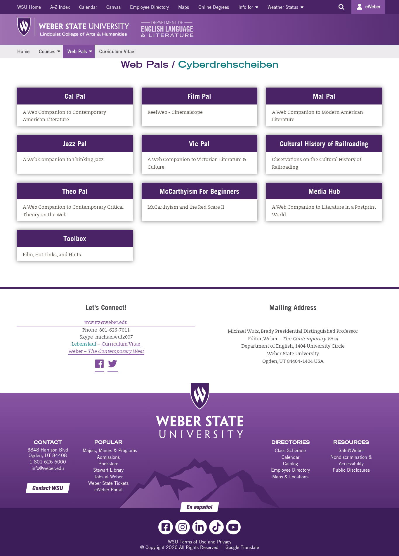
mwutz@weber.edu (106, 322)
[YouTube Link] (233, 527)
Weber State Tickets (108, 483)
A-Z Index (60, 7)
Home (23, 51)
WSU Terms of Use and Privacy (199, 542)
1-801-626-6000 (48, 462)
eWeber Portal (108, 489)
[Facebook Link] (165, 527)
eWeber (372, 6)
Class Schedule (290, 450)
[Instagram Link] (182, 527)
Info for (246, 7)
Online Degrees (213, 7)
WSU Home (29, 7)
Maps (183, 7)
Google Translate (242, 547)
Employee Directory (149, 7)
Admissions (108, 457)
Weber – (106, 351)
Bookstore (108, 463)
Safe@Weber (351, 450)
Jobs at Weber (108, 477)
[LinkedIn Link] (199, 527)
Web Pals (77, 51)
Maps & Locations (290, 477)
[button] (58, 51)
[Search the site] (341, 7)
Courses (47, 51)
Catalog (290, 463)
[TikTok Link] (216, 527)
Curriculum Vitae (116, 51)
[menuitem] (29, 7)
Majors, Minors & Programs (110, 450)
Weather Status (284, 7)
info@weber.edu (48, 468)
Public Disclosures (351, 470)
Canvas (113, 7)
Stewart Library (108, 470)
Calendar (88, 7)
